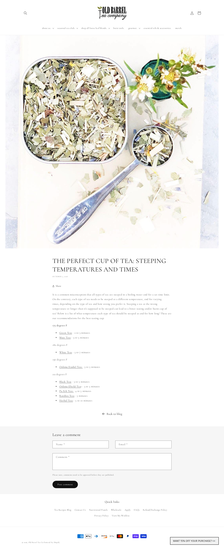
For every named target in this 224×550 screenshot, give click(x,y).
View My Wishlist (121, 515)
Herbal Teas (66, 400)
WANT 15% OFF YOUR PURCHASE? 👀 (194, 540)
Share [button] (58, 286)
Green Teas (65, 332)
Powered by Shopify (52, 542)
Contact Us (80, 509)
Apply (128, 509)
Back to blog (114, 414)
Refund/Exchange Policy (155, 509)
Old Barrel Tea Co (35, 542)
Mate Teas (65, 337)
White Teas (65, 352)
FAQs (137, 509)
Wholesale (116, 509)
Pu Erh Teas (66, 391)
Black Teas (65, 381)
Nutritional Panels (98, 509)
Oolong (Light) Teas (71, 367)
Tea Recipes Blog (62, 509)
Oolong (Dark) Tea (70, 386)
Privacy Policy (101, 515)
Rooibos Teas (66, 395)
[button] (25, 13)
